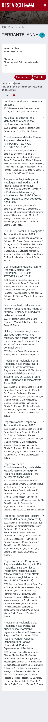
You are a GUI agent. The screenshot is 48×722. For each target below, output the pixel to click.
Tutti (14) (38, 77)
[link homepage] (19, 5)
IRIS (4, 27)
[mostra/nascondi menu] (45, 5)
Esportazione (22, 77)
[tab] (7, 95)
